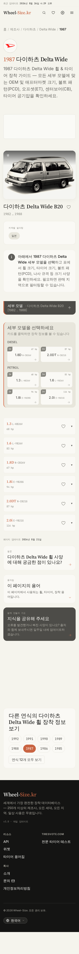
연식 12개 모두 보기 (27, 759)
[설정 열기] (62, 12)
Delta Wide (47, 29)
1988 (15, 749)
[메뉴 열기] (72, 12)
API (6, 841)
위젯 (6, 849)
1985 (58, 749)
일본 (14, 235)
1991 (29, 739)
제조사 (15, 29)
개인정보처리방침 (16, 888)
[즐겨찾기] (53, 12)
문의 (6, 881)
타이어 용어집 (14, 856)
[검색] (44, 12)
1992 (15, 739)
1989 (58, 739)
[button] (39, 308)
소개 (6, 873)
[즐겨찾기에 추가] (68, 207)
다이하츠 (29, 29)
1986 (44, 749)
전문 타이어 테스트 (56, 841)
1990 (44, 739)
